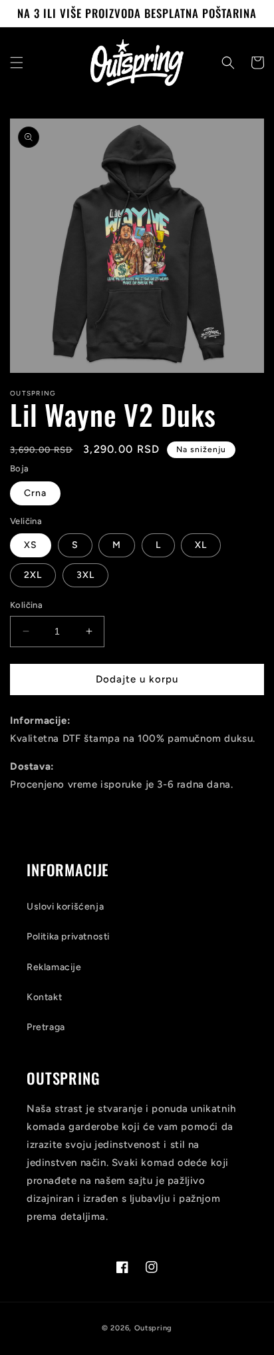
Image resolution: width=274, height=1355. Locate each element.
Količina (26, 605)
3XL (85, 575)
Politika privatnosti (68, 936)
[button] (16, 62)
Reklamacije (54, 967)
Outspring (153, 1328)
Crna (35, 493)
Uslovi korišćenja (65, 906)
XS (30, 545)
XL (201, 545)
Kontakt (44, 997)
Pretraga (46, 1027)
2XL (33, 575)
